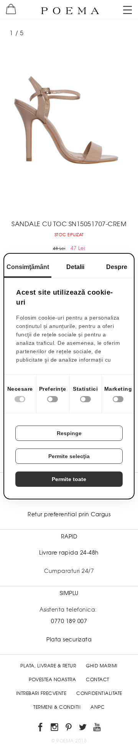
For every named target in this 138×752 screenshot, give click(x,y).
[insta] (55, 728)
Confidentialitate (99, 693)
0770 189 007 (69, 621)
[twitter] (83, 728)
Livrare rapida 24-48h (69, 553)
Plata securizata (69, 639)
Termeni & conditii (56, 707)
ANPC (97, 707)
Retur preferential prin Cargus (69, 514)
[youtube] (97, 728)
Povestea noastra (52, 679)
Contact (97, 679)
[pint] (69, 728)
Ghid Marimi (102, 666)
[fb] (41, 728)
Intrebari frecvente (41, 693)
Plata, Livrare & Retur (48, 666)
